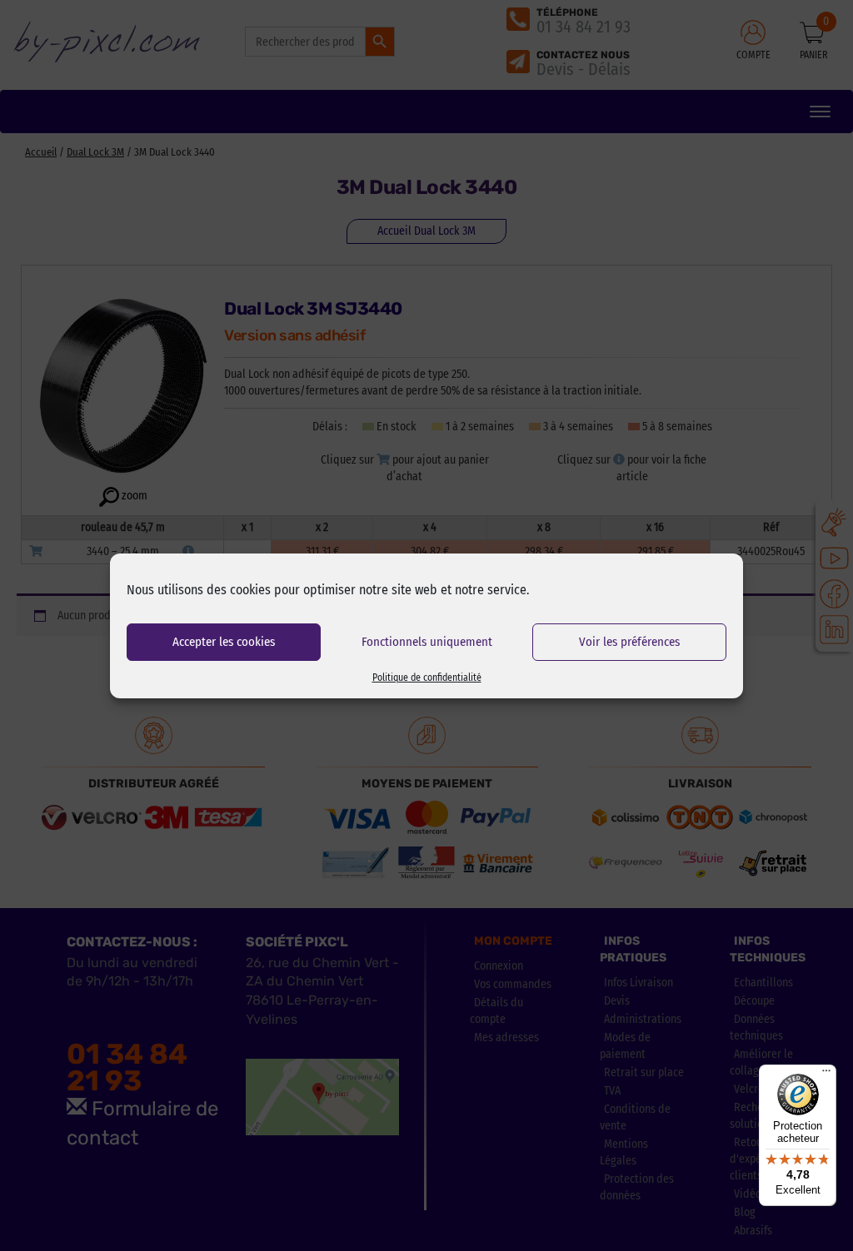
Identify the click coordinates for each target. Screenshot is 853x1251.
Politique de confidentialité (426, 677)
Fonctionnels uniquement (427, 641)
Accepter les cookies (223, 641)
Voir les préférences (629, 641)
